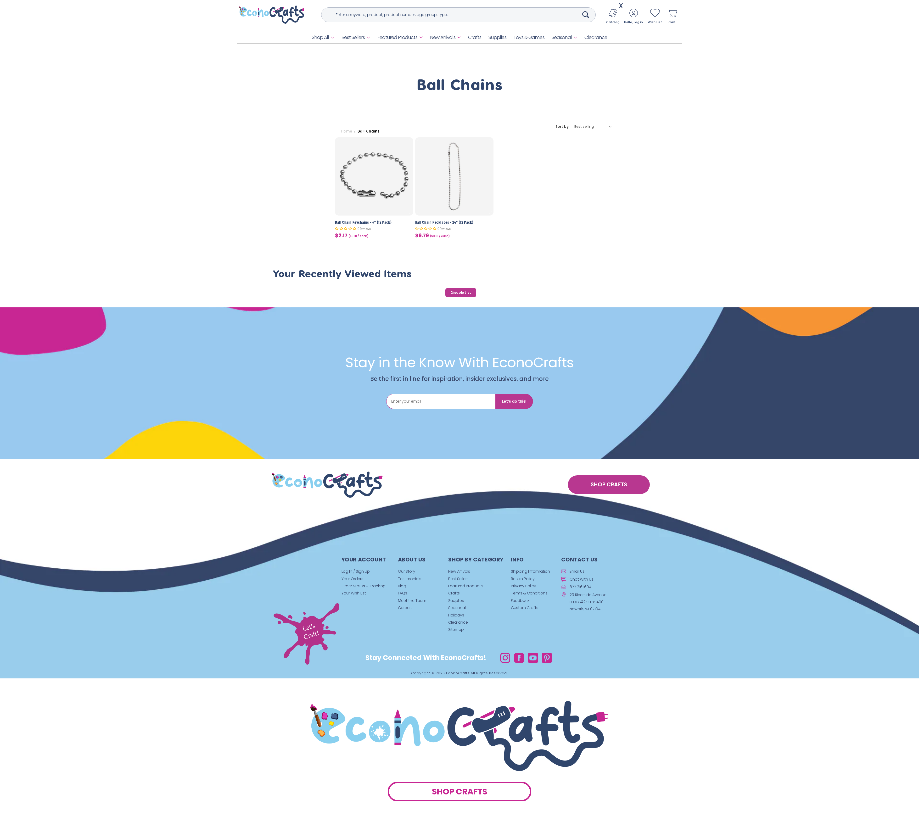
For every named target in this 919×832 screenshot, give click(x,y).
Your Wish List (354, 593)
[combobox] (458, 14)
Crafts (454, 593)
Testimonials (409, 579)
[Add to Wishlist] (407, 144)
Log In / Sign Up (356, 571)
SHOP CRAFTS (609, 484)
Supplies (456, 600)
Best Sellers (353, 37)
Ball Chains (369, 131)
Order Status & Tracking (364, 586)
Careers (405, 607)
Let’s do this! (514, 401)
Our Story (406, 571)
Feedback (520, 600)
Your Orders (352, 579)
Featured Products (397, 37)
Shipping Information (530, 571)
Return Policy (523, 579)
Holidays (456, 615)
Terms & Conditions (529, 593)
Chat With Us (581, 579)
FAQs (402, 593)
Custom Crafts (524, 607)
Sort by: (562, 126)
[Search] (586, 14)
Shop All (320, 37)
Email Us (577, 571)
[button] (323, 37)
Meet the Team (412, 600)
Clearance (458, 622)
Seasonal (562, 37)
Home (346, 131)
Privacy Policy (523, 586)
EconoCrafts (458, 673)
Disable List (461, 292)
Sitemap (456, 629)
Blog (402, 586)
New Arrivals (442, 37)
